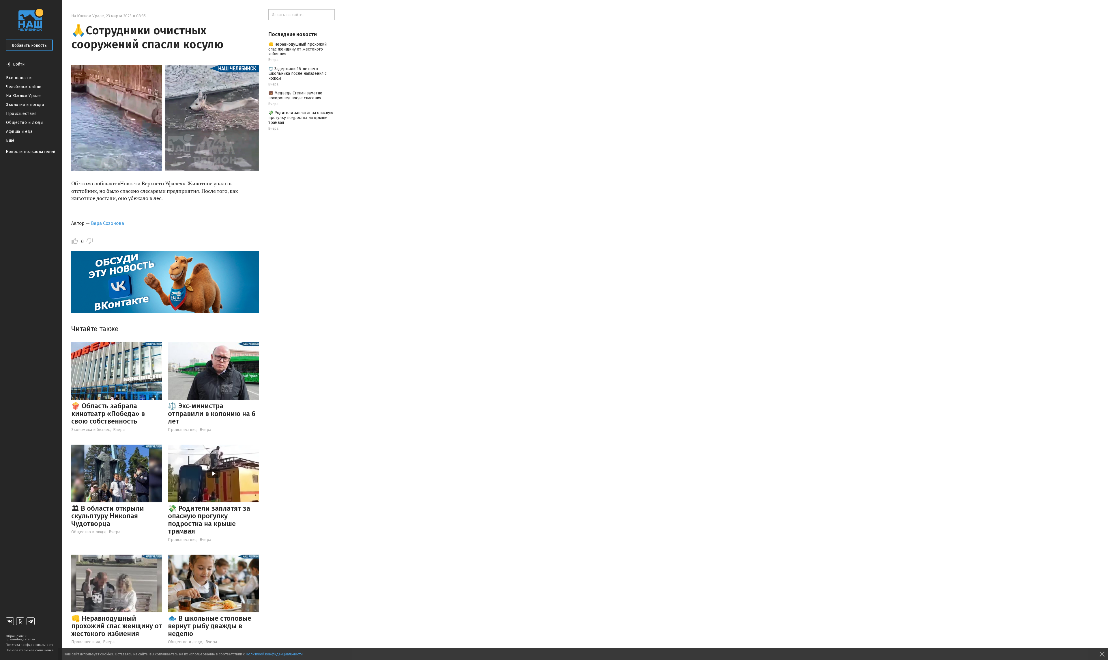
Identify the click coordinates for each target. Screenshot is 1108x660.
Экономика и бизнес (90, 429)
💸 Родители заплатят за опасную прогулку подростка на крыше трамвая (209, 519)
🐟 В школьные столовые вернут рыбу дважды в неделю (209, 626)
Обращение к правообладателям (20, 638)
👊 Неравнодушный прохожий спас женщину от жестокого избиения (116, 626)
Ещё (10, 140)
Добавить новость (29, 45)
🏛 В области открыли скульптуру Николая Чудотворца (107, 516)
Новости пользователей (30, 151)
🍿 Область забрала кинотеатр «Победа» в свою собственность (108, 413)
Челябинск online (24, 86)
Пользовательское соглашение (30, 650)
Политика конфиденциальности (29, 644)
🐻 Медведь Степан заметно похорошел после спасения (295, 95)
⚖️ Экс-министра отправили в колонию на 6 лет (211, 413)
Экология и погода (25, 104)
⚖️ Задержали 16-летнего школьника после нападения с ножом (297, 73)
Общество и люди (24, 122)
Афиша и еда (19, 131)
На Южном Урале (23, 95)
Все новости (18, 77)
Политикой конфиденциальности (274, 654)
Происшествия (21, 113)
